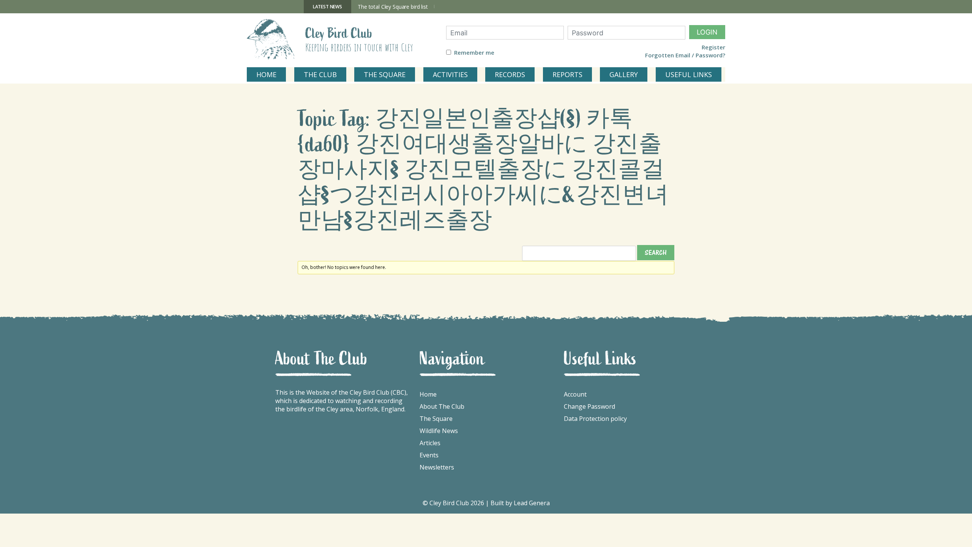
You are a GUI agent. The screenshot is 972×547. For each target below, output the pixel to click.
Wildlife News (439, 431)
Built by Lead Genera (520, 503)
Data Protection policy (595, 419)
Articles (430, 443)
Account (575, 394)
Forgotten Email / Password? (685, 55)
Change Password (589, 406)
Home (428, 394)
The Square (436, 419)
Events (429, 455)
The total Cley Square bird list (393, 6)
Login (707, 32)
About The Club (442, 406)
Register (713, 47)
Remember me (474, 52)
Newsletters (437, 467)
